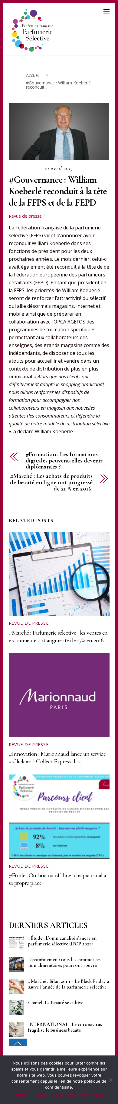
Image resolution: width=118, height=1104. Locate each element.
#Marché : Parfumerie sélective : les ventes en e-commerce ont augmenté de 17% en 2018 (58, 636)
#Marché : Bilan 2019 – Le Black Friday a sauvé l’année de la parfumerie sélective (68, 984)
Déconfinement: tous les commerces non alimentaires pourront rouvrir (64, 962)
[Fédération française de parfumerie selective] (31, 29)
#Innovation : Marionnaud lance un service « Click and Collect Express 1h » (57, 757)
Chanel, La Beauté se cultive (55, 1003)
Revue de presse (25, 216)
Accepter (23, 1095)
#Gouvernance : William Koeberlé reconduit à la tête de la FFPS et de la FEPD (58, 191)
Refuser (42, 1095)
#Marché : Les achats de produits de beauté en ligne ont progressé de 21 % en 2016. (51, 482)
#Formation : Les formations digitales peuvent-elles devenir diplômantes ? (64, 460)
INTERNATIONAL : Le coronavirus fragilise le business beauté (65, 1027)
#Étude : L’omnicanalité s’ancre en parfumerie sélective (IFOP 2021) (62, 941)
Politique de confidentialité (78, 1095)
